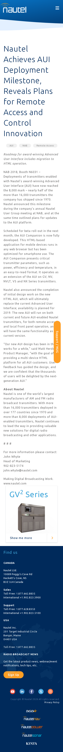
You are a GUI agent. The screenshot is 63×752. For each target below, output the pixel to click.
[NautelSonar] (31, 734)
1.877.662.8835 (25, 593)
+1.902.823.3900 (30, 597)
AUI (11, 145)
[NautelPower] (31, 726)
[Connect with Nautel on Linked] (22, 691)
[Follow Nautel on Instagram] (50, 691)
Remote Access (45, 145)
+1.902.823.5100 (30, 613)
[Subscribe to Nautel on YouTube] (12, 691)
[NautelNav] (31, 718)
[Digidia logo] (31, 710)
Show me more (21, 537)
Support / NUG (57, 342)
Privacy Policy (52, 702)
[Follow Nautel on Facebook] (32, 691)
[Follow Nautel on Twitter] (41, 691)
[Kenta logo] (31, 742)
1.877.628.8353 (25, 609)
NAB (25, 145)
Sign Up (13, 674)
